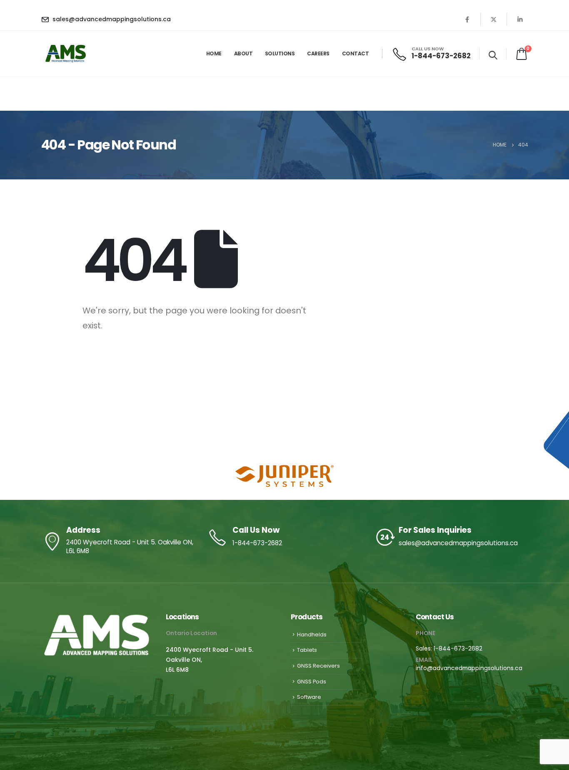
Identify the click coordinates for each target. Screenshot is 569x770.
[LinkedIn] (520, 19)
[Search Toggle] (493, 55)
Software (309, 696)
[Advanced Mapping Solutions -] (66, 53)
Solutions (280, 53)
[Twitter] (494, 19)
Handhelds (312, 634)
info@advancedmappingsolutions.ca (469, 668)
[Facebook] (467, 19)
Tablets (307, 649)
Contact (355, 53)
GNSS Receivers (318, 665)
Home (214, 53)
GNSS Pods (311, 681)
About (243, 53)
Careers (318, 53)
